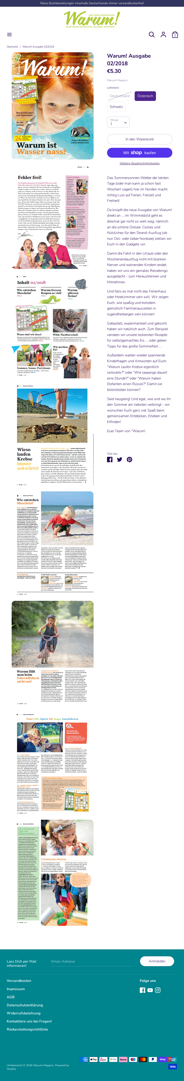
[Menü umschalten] (9, 34)
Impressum (16, 989)
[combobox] (118, 122)
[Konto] (163, 32)
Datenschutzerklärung (25, 1005)
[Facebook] (142, 989)
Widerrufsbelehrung (24, 1013)
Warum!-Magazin (117, 80)
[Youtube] (150, 989)
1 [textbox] (111, 123)
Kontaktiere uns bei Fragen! (29, 1021)
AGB (11, 997)
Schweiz (116, 106)
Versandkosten (19, 980)
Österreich (145, 96)
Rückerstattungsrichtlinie (27, 1029)
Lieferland (113, 87)
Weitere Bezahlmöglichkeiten (140, 163)
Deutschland (120, 96)
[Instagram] (157, 989)
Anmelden (157, 961)
